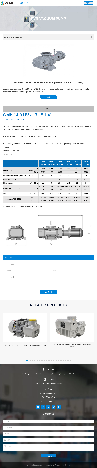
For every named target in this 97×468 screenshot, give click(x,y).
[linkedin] (48, 407)
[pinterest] (43, 407)
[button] (27, 360)
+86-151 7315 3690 (42, 384)
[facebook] (59, 407)
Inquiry (48, 97)
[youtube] (38, 407)
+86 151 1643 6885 (48, 401)
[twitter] (53, 407)
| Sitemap (67, 465)
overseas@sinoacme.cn (48, 393)
